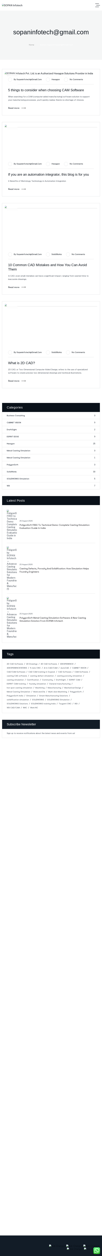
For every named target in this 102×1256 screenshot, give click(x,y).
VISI (51, 486)
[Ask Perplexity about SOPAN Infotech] (74, 1245)
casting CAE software (17, 676)
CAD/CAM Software (16, 672)
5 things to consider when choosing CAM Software (46, 90)
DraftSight (51, 429)
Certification (33, 680)
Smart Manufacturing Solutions (53, 695)
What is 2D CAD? (21, 363)
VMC (25, 707)
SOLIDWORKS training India (43, 703)
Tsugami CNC (65, 703)
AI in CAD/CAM (51, 668)
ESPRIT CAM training (16, 684)
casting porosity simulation (69, 676)
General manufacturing (60, 684)
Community (47, 680)
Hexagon (56, 79)
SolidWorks (57, 254)
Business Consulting (51, 415)
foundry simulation (37, 684)
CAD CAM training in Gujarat (41, 672)
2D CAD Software (15, 664)
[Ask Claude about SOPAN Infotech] (75, 1248)
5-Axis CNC (35, 668)
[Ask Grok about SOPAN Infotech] (91, 1245)
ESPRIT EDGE (51, 436)
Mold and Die (39, 692)
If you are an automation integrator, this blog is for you (48, 174)
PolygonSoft (51, 464)
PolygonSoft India (15, 695)
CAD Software (64, 672)
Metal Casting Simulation (51, 450)
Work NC (34, 707)
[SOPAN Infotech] (12, 5)
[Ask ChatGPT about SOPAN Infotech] (57, 1245)
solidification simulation (18, 699)
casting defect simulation (42, 676)
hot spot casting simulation (19, 688)
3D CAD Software (49, 664)
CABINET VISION (51, 422)
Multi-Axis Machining (57, 692)
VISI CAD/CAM (13, 707)
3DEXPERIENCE (67, 664)
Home (31, 45)
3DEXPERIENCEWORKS (17, 668)
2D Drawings (32, 664)
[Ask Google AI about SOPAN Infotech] (92, 1248)
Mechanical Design (72, 688)
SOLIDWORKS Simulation (51, 479)
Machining (40, 688)
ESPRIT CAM (74, 680)
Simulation (31, 695)
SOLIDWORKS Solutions (17, 703)
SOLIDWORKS (38, 699)
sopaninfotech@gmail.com (29, 79)
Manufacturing (54, 688)
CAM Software (81, 672)
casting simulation (15, 680)
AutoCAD (65, 668)
